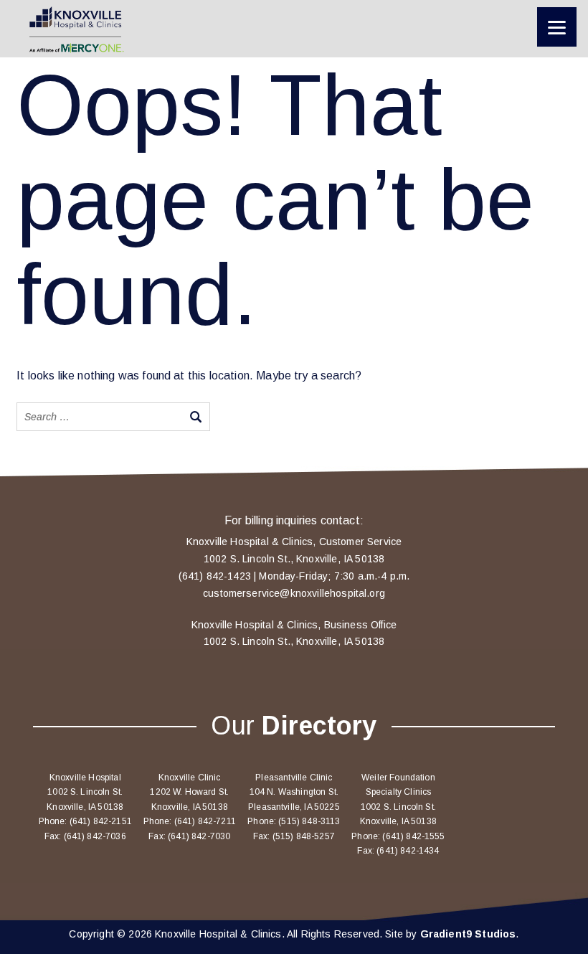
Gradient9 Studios (468, 934)
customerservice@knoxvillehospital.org (294, 593)
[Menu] (557, 27)
